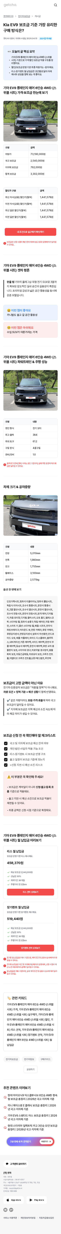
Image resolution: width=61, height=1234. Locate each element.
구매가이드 (45, 1059)
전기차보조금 (24, 16)
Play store (39, 1200)
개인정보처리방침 (28, 1218)
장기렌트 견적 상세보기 (30, 948)
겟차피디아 (8, 16)
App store (16, 1200)
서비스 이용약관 (10, 1218)
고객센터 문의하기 (18, 1164)
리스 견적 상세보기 (30, 892)
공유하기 (30, 1069)
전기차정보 (29, 1059)
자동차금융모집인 (46, 1218)
